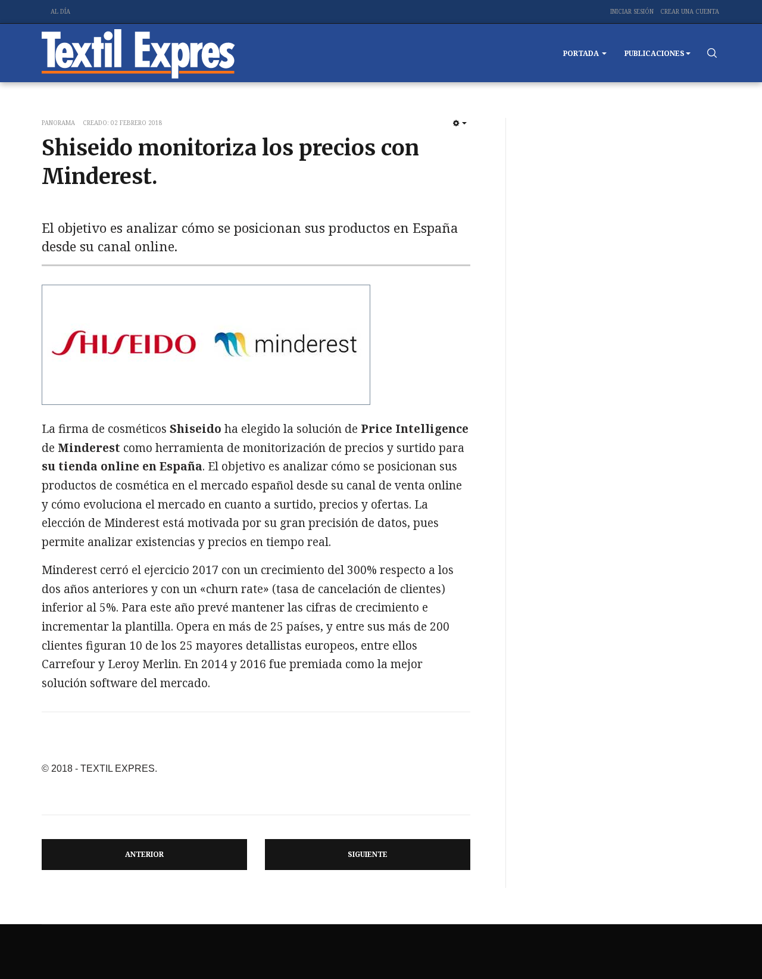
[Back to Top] (726, 943)
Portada (582, 53)
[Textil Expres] (138, 53)
